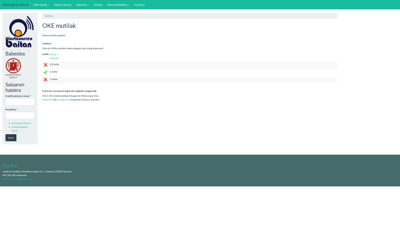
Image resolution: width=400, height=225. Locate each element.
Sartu (11, 137)
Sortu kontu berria (21, 123)
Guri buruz (139, 4)
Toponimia (81, 4)
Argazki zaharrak (62, 4)
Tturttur (10, 165)
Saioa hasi (47, 99)
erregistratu (64, 99)
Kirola (53, 54)
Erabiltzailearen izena (18, 96)
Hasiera (49, 15)
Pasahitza (11, 109)
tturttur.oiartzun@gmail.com (17, 179)
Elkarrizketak (40, 4)
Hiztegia (97, 4)
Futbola (54, 58)
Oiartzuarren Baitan (15, 4)
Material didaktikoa (117, 4)
